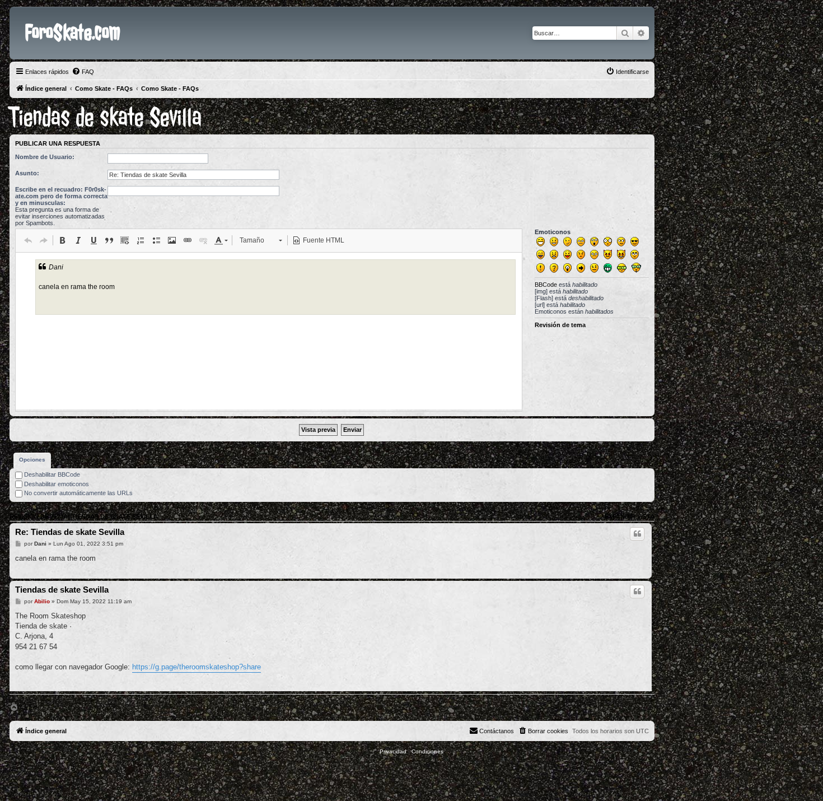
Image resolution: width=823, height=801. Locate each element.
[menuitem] (83, 71)
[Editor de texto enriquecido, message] (269, 331)
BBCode (546, 284)
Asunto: (27, 173)
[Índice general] (18, 15)
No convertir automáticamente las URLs (77, 493)
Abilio (42, 601)
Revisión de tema (560, 325)
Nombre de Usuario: (44, 156)
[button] (28, 240)
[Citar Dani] (637, 534)
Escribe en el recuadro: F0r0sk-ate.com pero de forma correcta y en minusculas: (61, 196)
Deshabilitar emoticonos (55, 484)
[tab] (32, 460)
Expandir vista (629, 516)
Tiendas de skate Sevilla (106, 117)
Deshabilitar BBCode (51, 474)
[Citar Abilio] (637, 591)
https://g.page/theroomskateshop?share (196, 667)
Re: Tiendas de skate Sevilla (69, 532)
